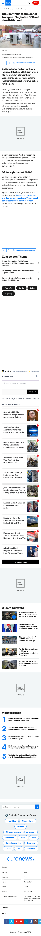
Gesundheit (9, 838)
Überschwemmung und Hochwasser (20, 832)
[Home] (2, 9)
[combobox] (20, 807)
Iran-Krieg (12, 821)
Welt (17, 9)
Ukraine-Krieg (27, 821)
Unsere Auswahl (13, 608)
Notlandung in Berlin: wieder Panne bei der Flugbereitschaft (17, 272)
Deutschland (25, 9)
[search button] (37, 807)
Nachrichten (10, 9)
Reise (32, 288)
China (8, 849)
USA (18, 849)
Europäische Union (13, 843)
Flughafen (9, 288)
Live (35, 3)
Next (3, 882)
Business (5, 877)
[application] (20, 36)
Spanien (20, 827)
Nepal (23, 838)
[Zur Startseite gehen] (8, 3)
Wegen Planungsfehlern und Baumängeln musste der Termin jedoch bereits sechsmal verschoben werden (20, 198)
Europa (4, 872)
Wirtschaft (31, 849)
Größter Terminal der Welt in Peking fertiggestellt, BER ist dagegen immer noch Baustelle (17, 263)
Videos (4, 891)
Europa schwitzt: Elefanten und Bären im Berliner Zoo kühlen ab (17, 279)
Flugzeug (8, 293)
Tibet (34, 838)
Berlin (21, 288)
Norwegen (31, 843)
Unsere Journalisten (9, 896)
